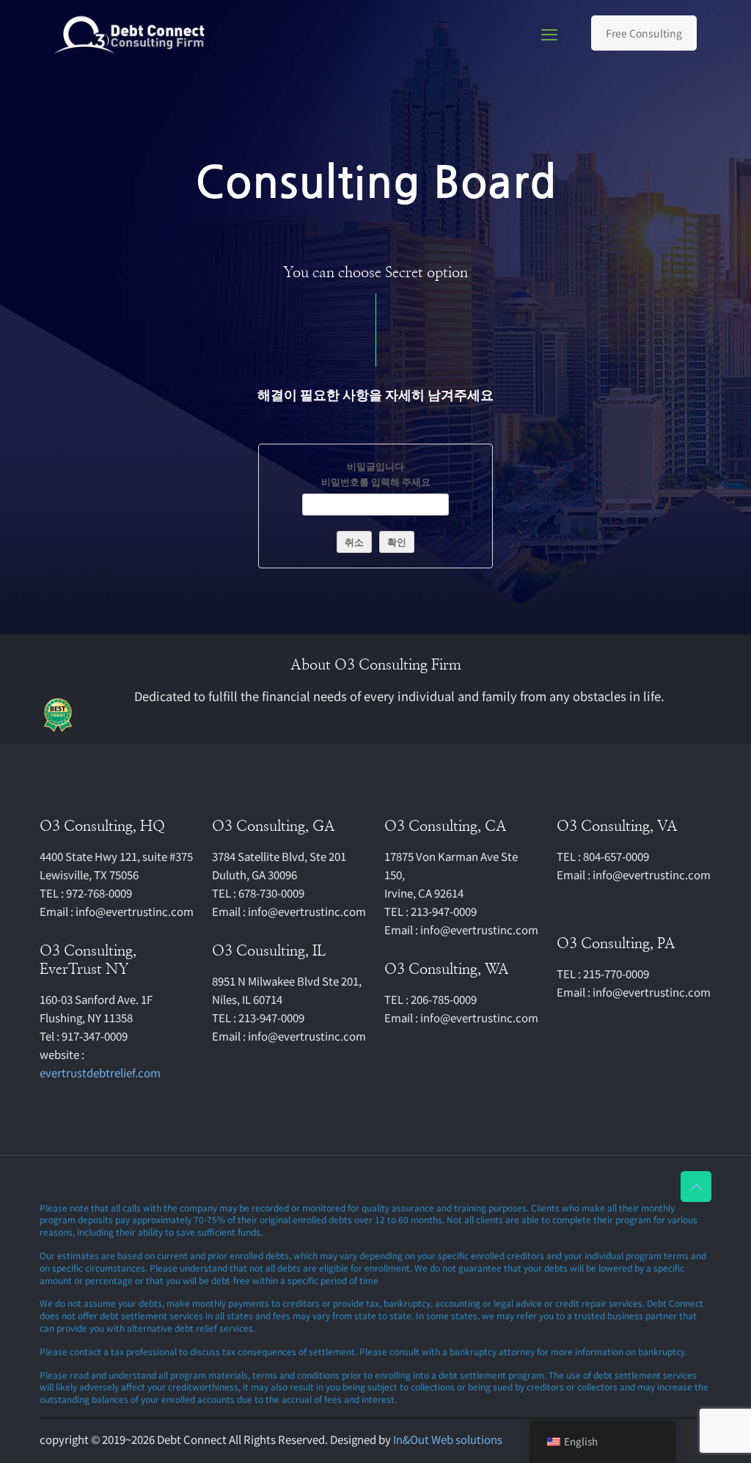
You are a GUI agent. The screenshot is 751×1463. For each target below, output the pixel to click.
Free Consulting (644, 33)
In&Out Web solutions (447, 1439)
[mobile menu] (549, 33)
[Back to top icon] (696, 1186)
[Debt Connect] (130, 33)
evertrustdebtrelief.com (100, 1072)
